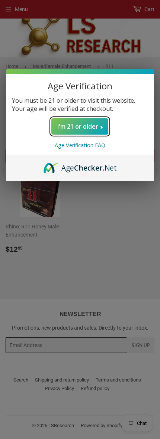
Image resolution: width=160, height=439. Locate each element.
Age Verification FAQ (80, 145)
